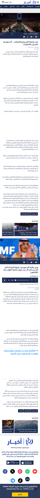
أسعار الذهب (29, 6)
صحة (18, 6)
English (6, 2)
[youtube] (35, 471)
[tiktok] (20, 480)
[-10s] (31, 280)
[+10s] (35, 280)
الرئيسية (37, 6)
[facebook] (5, 471)
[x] (12, 471)
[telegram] (13, 480)
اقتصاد (35, 49)
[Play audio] (4, 280)
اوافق (20, 494)
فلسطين (12, 6)
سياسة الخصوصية (11, 488)
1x (9, 280)
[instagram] (20, 471)
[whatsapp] (27, 471)
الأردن (22, 6)
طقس (6, 6)
